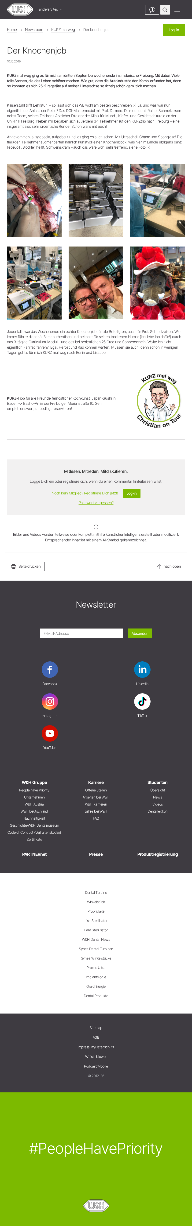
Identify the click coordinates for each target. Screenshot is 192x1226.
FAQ (96, 818)
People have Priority (34, 790)
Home (12, 29)
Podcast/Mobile (96, 1066)
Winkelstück (96, 902)
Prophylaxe (96, 911)
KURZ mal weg (63, 29)
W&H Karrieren (96, 804)
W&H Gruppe (34, 782)
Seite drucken (29, 566)
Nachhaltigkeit (34, 818)
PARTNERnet (34, 854)
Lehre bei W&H (96, 811)
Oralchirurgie (96, 986)
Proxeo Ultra (96, 967)
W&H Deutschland (34, 811)
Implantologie (96, 977)
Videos (157, 804)
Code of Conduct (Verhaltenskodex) (34, 832)
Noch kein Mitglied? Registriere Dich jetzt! (85, 493)
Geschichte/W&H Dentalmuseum (34, 825)
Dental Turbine (96, 892)
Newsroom (34, 29)
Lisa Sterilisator (96, 920)
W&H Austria (34, 804)
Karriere (96, 782)
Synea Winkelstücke (96, 958)
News (157, 797)
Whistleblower (96, 1056)
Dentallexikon (158, 811)
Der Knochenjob (96, 29)
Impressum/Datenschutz (96, 1047)
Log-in (174, 29)
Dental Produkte (96, 996)
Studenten (158, 782)
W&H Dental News (96, 939)
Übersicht (157, 790)
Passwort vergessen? (96, 502)
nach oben (172, 566)
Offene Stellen (96, 790)
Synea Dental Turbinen (96, 949)
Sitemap (96, 1028)
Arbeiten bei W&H (96, 797)
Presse (96, 854)
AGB (96, 1037)
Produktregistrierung (157, 854)
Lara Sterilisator (96, 930)
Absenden (140, 633)
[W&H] (20, 9)
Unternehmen (34, 797)
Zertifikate (34, 839)
